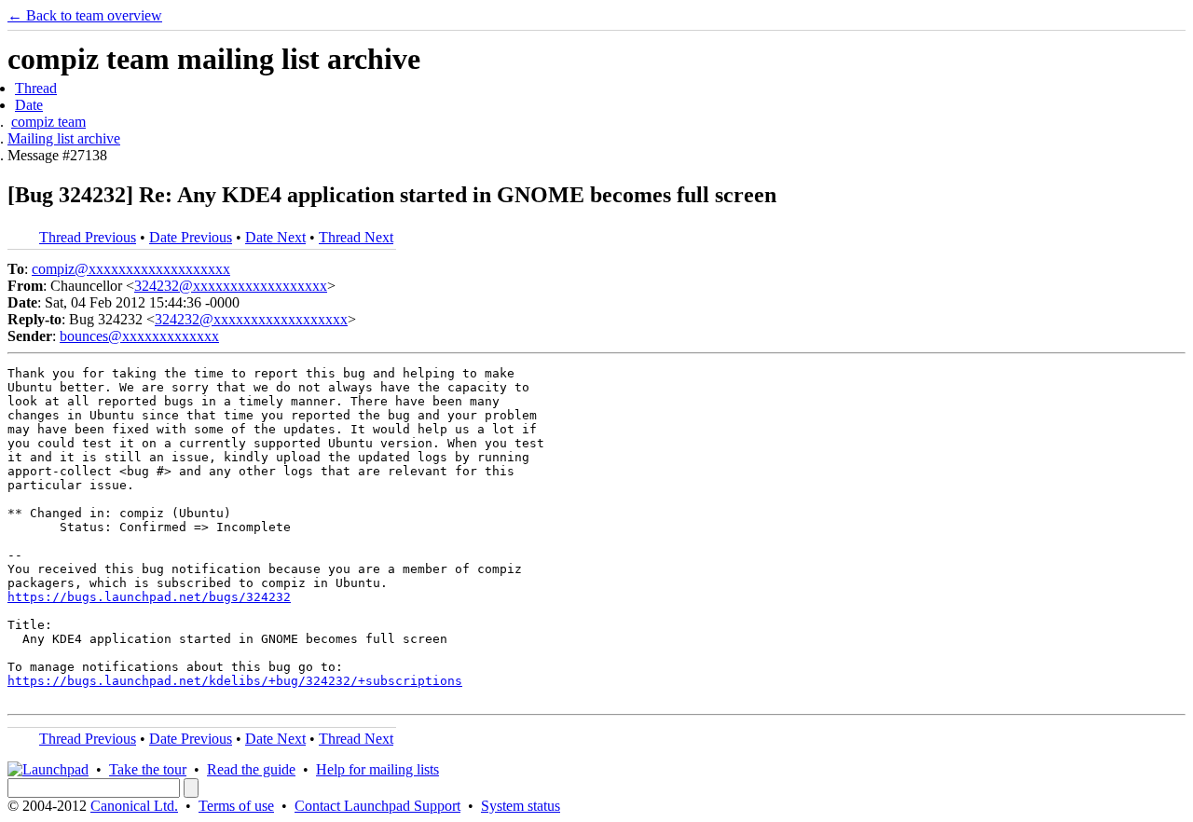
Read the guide (251, 769)
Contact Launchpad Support (377, 806)
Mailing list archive (63, 138)
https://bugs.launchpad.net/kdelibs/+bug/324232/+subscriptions (234, 681)
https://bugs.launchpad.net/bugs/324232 (149, 597)
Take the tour (147, 769)
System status (520, 806)
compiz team (48, 122)
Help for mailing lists (377, 769)
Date (29, 105)
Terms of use (236, 806)
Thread (36, 88)
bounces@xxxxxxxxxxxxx (139, 336)
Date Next (275, 237)
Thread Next (356, 237)
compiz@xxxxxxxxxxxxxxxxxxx (131, 269)
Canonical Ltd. (134, 806)
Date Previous (190, 237)
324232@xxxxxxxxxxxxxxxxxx (230, 286)
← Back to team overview (84, 15)
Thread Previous (87, 237)
